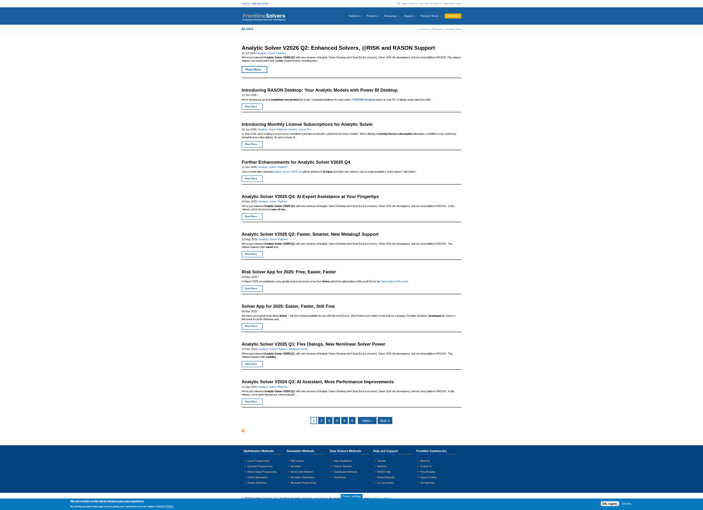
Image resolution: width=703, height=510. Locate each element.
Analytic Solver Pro (299, 129)
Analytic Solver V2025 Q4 (287, 171)
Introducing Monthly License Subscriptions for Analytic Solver (307, 124)
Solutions (354, 15)
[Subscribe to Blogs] (243, 431)
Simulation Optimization (303, 477)
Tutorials (381, 460)
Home (424, 29)
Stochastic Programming (303, 482)
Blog (404, 3)
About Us (425, 460)
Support (408, 15)
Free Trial (453, 15)
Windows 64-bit (298, 349)
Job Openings (427, 482)
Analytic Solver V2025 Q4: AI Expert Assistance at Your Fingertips (310, 196)
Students (413, 3)
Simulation (296, 466)
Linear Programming (258, 460)
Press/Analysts (427, 471)
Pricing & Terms (430, 15)
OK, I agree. (610, 503)
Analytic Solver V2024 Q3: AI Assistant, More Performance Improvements (318, 381)
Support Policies (428, 477)
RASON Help (384, 471)
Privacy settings (351, 496)
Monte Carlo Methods (302, 471)
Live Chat (424, 3)
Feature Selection (343, 466)
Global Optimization (257, 477)
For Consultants (385, 482)
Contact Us (436, 3)
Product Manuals (386, 477)
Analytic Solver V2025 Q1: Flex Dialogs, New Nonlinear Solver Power (313, 344)
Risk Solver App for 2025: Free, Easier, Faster (289, 271)
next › (367, 420)
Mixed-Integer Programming (262, 471)
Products (372, 15)
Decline (626, 503)
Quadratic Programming (259, 466)
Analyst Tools (453, 29)
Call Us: (246, 3)
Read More (253, 69)
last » (385, 420)
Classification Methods (345, 471)
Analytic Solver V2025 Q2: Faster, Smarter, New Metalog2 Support (310, 234)
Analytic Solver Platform (271, 53)
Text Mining (339, 477)
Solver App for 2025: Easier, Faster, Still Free (288, 306)
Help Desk (448, 3)
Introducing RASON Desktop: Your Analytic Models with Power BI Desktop (320, 90)
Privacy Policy (382, 498)
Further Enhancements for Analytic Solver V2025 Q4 (296, 162)
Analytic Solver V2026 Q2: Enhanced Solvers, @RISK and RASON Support (338, 48)
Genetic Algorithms (257, 482)
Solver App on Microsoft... (395, 281)
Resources (390, 15)
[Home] (264, 16)
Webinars (382, 466)
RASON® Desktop (364, 99)
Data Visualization (343, 460)
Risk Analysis (297, 460)
